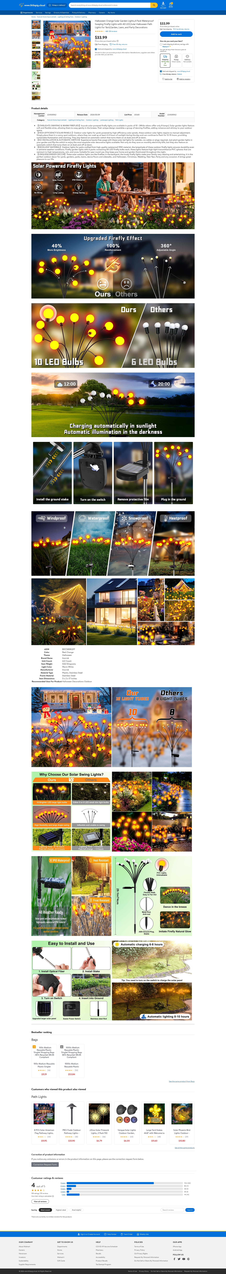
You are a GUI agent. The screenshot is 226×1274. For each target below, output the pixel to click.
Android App (177, 1250)
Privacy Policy (139, 1250)
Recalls (98, 1253)
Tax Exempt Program (103, 1264)
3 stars (63, 1189)
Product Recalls (101, 1261)
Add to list (168, 79)
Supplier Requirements (27, 1264)
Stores (59, 1250)
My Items (111, 12)
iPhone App (177, 1246)
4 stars (63, 1186)
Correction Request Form (45, 1164)
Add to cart (176, 34)
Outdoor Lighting (81, 17)
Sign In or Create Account (90, 1234)
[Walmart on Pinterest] (188, 1259)
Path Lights (119, 120)
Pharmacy (92, 12)
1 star (63, 1195)
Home (33, 17)
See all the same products (185, 1147)
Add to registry (184, 79)
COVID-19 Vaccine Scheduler (107, 1246)
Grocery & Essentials (61, 12)
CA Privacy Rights (141, 1253)
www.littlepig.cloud (119, 49)
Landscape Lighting (106, 120)
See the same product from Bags (182, 1081)
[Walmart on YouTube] (183, 1259)
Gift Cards (61, 1261)
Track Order (128, 1234)
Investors (22, 1257)
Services (39, 12)
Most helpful (76, 1210)
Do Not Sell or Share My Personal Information (151, 1261)
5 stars (63, 1183)
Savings (48, 12)
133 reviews (113, 31)
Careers (102, 12)
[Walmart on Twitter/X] (179, 1259)
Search (190, 1210)
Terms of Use (139, 1246)
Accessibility (100, 1257)
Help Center (111, 1234)
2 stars (63, 1192)
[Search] (154, 5)
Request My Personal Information (146, 1257)
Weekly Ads (144, 1234)
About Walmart (24, 1246)
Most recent (45, 1210)
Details (179, 74)
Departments (28, 12)
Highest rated (61, 1210)
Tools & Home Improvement (46, 17)
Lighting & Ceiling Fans (65, 17)
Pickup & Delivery (78, 12)
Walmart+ (61, 1257)
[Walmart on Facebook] (174, 1259)
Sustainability (24, 1261)
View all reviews (40, 1201)
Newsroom (23, 1253)
